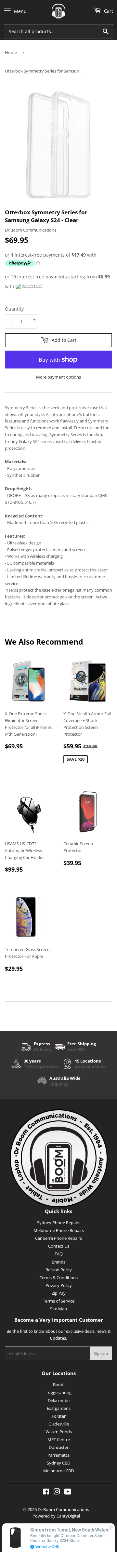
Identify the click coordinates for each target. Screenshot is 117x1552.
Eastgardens (59, 1408)
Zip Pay (59, 1293)
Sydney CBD (58, 1463)
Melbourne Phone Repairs (58, 1230)
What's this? (32, 285)
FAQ (59, 1254)
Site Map (58, 1309)
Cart (108, 11)
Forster (59, 1416)
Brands (58, 1262)
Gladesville (58, 1424)
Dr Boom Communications (63, 1509)
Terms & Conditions (59, 1277)
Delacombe (59, 1400)
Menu (20, 11)
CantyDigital (68, 1516)
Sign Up (101, 1353)
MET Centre (58, 1439)
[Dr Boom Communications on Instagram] (57, 1492)
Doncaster (59, 1447)
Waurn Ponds (59, 1432)
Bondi (58, 1384)
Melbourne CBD (58, 1471)
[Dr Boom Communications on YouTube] (67, 1492)
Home (11, 52)
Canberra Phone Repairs (58, 1238)
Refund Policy (59, 1270)
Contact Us (58, 1246)
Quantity (14, 309)
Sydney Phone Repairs (58, 1222)
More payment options (58, 377)
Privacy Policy (59, 1285)
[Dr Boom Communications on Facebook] (46, 1492)
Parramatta (58, 1455)
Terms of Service (58, 1301)
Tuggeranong (59, 1392)
